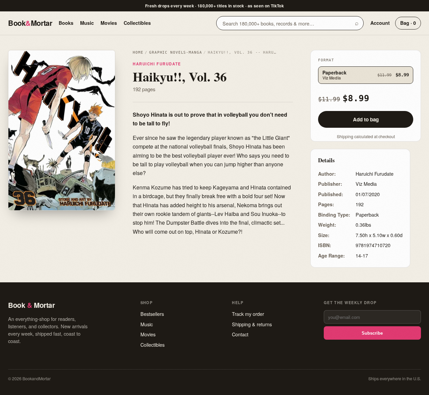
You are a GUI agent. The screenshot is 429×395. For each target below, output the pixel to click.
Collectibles (137, 22)
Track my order (248, 313)
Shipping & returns (252, 324)
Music (87, 22)
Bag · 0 (408, 22)
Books (66, 22)
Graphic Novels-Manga (175, 52)
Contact (240, 334)
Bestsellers (152, 313)
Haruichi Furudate (157, 63)
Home (138, 52)
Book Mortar (30, 23)
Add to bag (366, 119)
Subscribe (372, 333)
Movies (109, 22)
